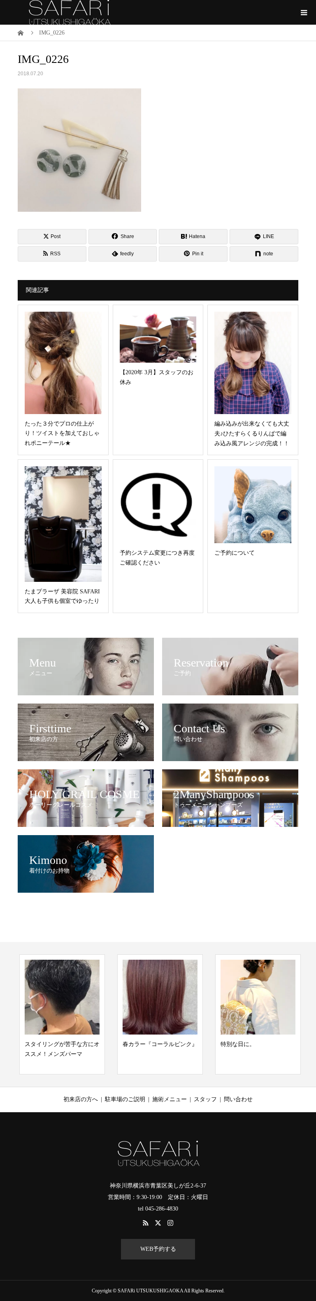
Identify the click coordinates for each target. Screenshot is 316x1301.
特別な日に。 (236, 1044)
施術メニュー (169, 1099)
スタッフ (205, 1099)
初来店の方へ (80, 1099)
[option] (60, 1014)
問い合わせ (238, 1099)
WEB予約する (158, 1249)
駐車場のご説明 (125, 1099)
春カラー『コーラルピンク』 (158, 1044)
